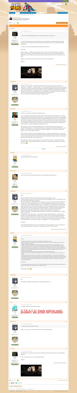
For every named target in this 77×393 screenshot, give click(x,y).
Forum (17, 12)
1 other (63, 229)
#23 (66, 108)
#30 (66, 321)
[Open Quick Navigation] (67, 13)
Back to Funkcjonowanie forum (63, 380)
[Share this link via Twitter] (9, 382)
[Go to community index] (24, 6)
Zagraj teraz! (12, 12)
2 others (62, 362)
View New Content (62, 12)
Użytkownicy (23, 12)
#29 (66, 302)
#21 (66, 28)
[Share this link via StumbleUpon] (16, 382)
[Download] (21, 382)
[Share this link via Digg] (11, 382)
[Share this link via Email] (17, 382)
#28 (66, 274)
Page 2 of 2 (14, 380)
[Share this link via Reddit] (14, 382)
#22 (66, 81)
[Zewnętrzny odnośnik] (44, 148)
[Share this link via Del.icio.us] (13, 382)
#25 (66, 170)
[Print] (19, 382)
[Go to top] (38, 391)
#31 (66, 348)
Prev (10, 22)
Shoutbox (28, 12)
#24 (66, 152)
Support (33, 12)
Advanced (67, 4)
